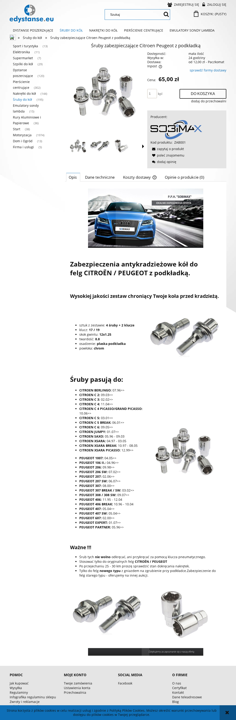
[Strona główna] (31, 14)
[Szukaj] (166, 14)
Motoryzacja (22, 135)
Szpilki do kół (23, 64)
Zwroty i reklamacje (25, 701)
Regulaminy (19, 692)
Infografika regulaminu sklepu (33, 697)
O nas (176, 683)
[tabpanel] (145, 422)
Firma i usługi (23, 147)
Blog (175, 701)
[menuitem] (33, 30)
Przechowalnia (75, 692)
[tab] (73, 177)
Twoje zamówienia (78, 683)
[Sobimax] (176, 129)
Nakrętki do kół (24, 93)
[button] (143, 146)
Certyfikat (179, 688)
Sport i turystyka (25, 46)
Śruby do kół (22, 99)
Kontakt (178, 692)
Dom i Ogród (22, 141)
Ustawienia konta (77, 688)
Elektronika (21, 52)
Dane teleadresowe (187, 697)
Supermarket (23, 58)
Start (16, 129)
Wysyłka (16, 688)
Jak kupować (19, 683)
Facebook (125, 683)
